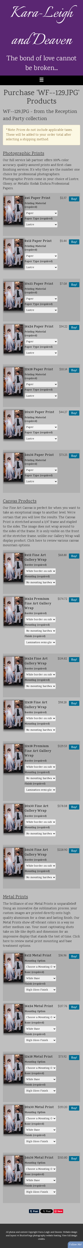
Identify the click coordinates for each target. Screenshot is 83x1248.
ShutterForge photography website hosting (40, 1235)
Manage (78, 2)
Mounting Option (35, 961)
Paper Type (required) (39, 219)
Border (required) (36, 565)
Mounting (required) (37, 577)
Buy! (74, 198)
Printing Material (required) (35, 206)
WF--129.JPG (16, 111)
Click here (34, 541)
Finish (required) (35, 637)
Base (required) (34, 973)
